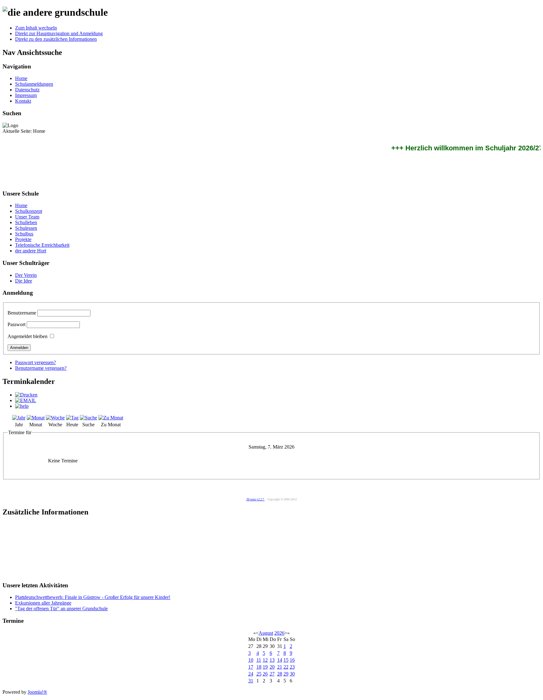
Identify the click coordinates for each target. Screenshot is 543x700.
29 (285, 673)
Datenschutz (27, 89)
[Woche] (55, 417)
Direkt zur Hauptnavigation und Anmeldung (59, 33)
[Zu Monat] (110, 417)
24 (250, 673)
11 (258, 660)
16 (292, 660)
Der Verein (26, 275)
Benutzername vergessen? (41, 368)
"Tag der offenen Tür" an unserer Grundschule (61, 608)
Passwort (16, 324)
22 (285, 667)
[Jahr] (18, 417)
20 (272, 667)
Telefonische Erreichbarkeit (42, 245)
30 (292, 673)
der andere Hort (30, 250)
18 (258, 667)
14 (279, 660)
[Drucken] (26, 394)
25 (258, 673)
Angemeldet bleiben (27, 336)
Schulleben (26, 222)
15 (285, 660)
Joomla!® (37, 692)
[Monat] (36, 417)
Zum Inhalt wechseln (36, 27)
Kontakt (23, 101)
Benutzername (22, 312)
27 (272, 673)
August (266, 633)
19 (265, 667)
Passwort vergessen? (35, 362)
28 (279, 673)
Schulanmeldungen (34, 84)
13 (272, 660)
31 (250, 680)
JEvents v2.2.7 (255, 499)
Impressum (26, 95)
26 (265, 673)
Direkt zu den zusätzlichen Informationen (56, 39)
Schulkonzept (28, 211)
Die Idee (23, 280)
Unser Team (27, 216)
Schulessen (26, 228)
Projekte (23, 239)
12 (265, 660)
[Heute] (72, 417)
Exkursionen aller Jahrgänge (43, 603)
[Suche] (88, 417)
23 (292, 667)
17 (250, 667)
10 (250, 660)
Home (21, 78)
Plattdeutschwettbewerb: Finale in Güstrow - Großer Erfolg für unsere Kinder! (92, 597)
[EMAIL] (25, 400)
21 (279, 667)
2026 (279, 633)
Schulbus (24, 233)
